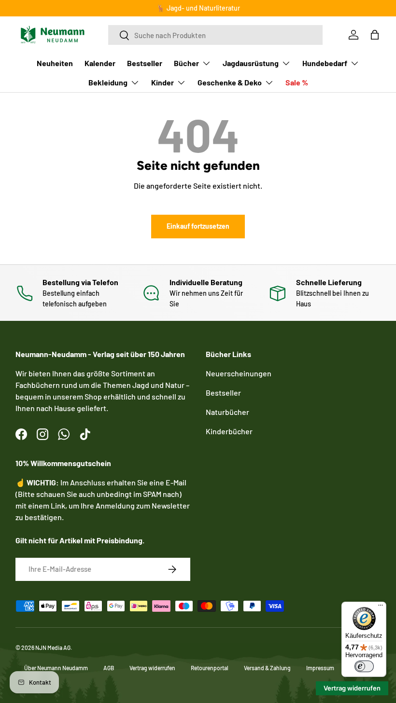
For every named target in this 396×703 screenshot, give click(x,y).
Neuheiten (55, 63)
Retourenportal (209, 667)
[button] (374, 34)
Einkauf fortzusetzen (198, 226)
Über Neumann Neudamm (56, 667)
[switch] (364, 666)
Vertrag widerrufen (152, 667)
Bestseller (144, 63)
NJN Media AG (53, 647)
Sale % (296, 82)
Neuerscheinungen (238, 373)
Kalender (100, 63)
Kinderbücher (229, 431)
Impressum (320, 667)
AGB (108, 667)
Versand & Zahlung (267, 667)
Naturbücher (227, 411)
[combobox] (215, 35)
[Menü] (380, 607)
